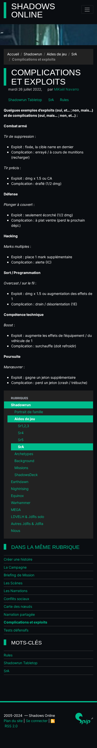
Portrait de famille (28, 412)
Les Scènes (13, 583)
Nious (15, 530)
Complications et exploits (25, 622)
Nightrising (20, 489)
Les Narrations (15, 591)
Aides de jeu (57, 54)
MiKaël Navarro (66, 89)
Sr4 (21, 433)
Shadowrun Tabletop (24, 100)
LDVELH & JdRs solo (27, 516)
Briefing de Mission (19, 575)
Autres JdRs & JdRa (27, 523)
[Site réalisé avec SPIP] (84, 718)
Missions (21, 468)
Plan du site (13, 721)
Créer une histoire (18, 559)
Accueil (13, 54)
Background (24, 461)
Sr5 (21, 440)
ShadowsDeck (26, 475)
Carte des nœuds (18, 606)
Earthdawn (19, 482)
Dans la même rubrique (45, 547)
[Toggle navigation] (87, 9)
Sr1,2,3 (23, 426)
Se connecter (37, 721)
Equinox (17, 496)
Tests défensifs (16, 630)
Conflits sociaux (16, 599)
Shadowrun (33, 54)
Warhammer (20, 502)
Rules (64, 100)
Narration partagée (19, 614)
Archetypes (23, 454)
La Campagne (15, 567)
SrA (74, 54)
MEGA (16, 509)
